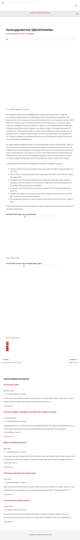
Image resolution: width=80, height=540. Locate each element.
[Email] (40, 345)
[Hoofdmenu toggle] (76, 5)
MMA (32, 114)
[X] (40, 350)
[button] (77, 14)
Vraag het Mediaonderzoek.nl (40, 13)
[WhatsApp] (40, 347)
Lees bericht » (9, 406)
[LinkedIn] (40, 343)
